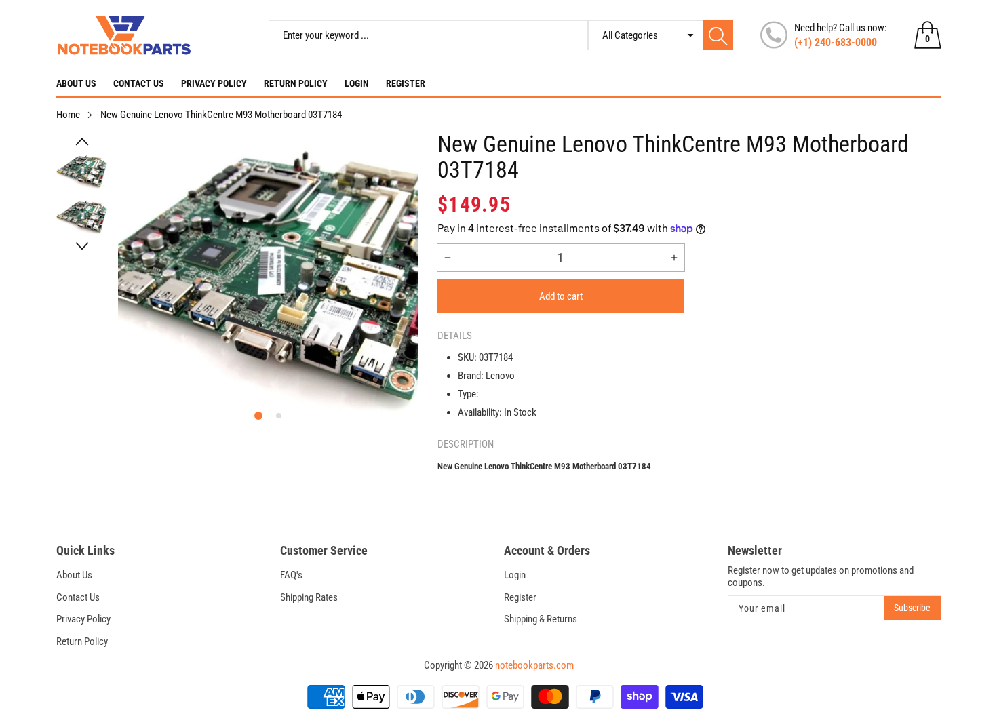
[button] (82, 142)
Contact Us (138, 83)
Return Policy (296, 83)
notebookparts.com (534, 665)
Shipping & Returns (540, 619)
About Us (76, 83)
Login (357, 83)
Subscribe (912, 607)
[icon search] (718, 35)
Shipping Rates (309, 597)
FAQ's (291, 575)
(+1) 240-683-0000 (835, 42)
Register (405, 83)
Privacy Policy (214, 83)
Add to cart (561, 296)
